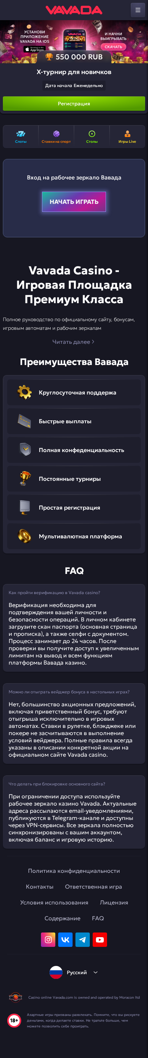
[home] (74, 10)
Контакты (40, 886)
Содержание (62, 918)
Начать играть (74, 202)
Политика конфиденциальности (74, 870)
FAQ (98, 918)
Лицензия (114, 902)
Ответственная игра (93, 886)
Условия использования (54, 902)
